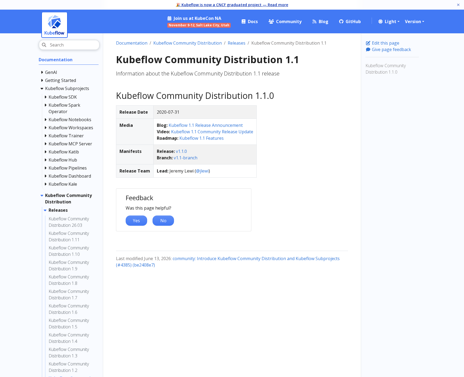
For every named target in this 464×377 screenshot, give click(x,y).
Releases (236, 43)
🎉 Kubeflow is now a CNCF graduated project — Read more (232, 4)
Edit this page (385, 43)
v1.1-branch (185, 158)
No (163, 221)
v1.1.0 (181, 151)
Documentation (131, 43)
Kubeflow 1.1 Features (201, 138)
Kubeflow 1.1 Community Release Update (212, 132)
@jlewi (202, 171)
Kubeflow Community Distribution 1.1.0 (385, 69)
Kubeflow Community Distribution (187, 43)
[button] (388, 21)
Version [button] (413, 21)
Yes (136, 221)
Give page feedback (391, 49)
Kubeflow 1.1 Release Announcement (206, 125)
